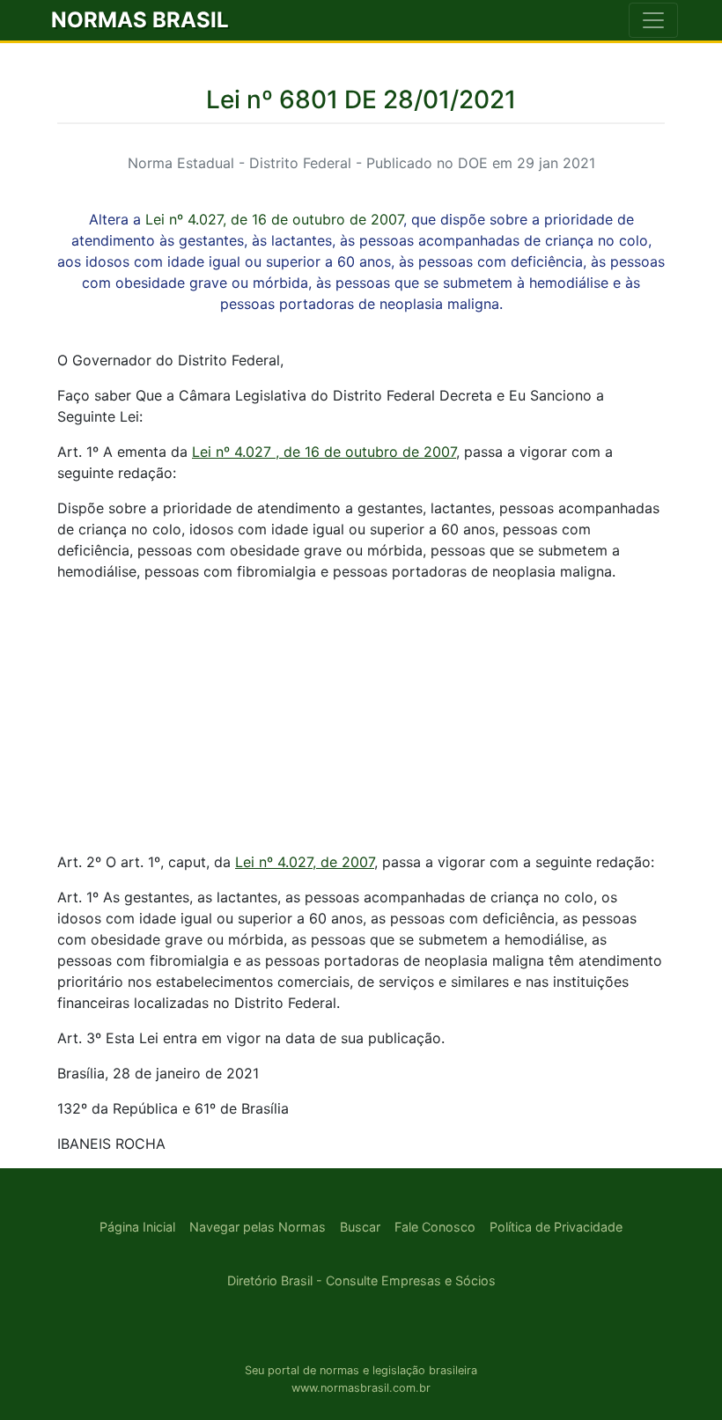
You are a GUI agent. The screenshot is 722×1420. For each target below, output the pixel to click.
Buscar (360, 1226)
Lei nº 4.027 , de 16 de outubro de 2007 (324, 451)
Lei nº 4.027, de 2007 (304, 862)
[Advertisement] (361, 719)
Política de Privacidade (556, 1226)
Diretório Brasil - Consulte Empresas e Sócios (361, 1280)
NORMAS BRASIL (140, 20)
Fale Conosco (434, 1226)
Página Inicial (137, 1226)
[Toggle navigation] (653, 20)
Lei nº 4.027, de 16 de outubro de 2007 (274, 219)
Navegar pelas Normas (257, 1226)
